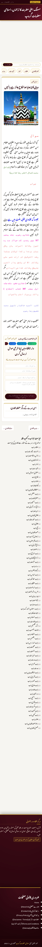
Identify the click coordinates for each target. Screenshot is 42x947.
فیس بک (12, 343)
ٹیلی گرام (21, 343)
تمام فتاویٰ (35, 71)
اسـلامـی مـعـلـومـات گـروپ (22, 943)
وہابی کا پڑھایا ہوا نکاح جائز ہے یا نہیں (21, 87)
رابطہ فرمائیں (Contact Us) (30, 911)
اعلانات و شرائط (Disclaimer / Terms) (26, 919)
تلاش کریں (8, 64)
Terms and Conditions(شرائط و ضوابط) (25, 923)
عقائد (26, 71)
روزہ (3, 71)
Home (36, 902)
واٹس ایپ (32, 343)
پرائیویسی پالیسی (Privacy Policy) (27, 915)
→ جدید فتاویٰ (34, 428)
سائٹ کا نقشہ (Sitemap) (31, 928)
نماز (19, 71)
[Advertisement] (21, 41)
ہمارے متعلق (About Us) (30, 906)
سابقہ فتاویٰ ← (7, 428)
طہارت (11, 71)
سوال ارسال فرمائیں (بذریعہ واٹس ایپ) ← (21, 396)
